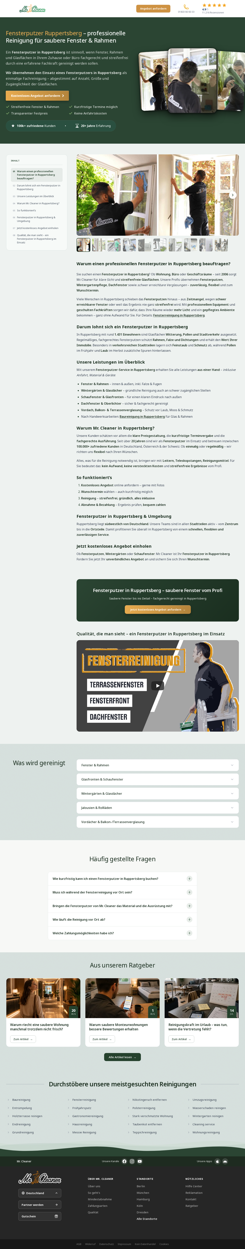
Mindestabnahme (100, 1199)
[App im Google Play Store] (225, 1161)
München (143, 1193)
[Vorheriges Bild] (83, 195)
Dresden (142, 1212)
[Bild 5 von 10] (145, 245)
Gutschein (29, 1216)
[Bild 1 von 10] (83, 245)
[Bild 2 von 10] (99, 245)
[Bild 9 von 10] (206, 245)
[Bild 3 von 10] (114, 245)
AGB (78, 1244)
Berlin (141, 1186)
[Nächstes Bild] (233, 195)
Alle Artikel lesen (122, 1057)
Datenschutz (106, 1244)
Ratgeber (191, 1206)
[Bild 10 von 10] (221, 245)
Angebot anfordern (153, 8)
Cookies (164, 1244)
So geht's (94, 1193)
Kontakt (190, 1199)
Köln (140, 1206)
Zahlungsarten (97, 1206)
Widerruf (90, 1244)
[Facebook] (124, 1161)
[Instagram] (132, 1161)
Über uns (94, 1186)
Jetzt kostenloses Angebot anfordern (157, 609)
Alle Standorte (147, 1219)
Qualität (93, 1212)
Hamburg (143, 1199)
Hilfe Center (193, 1186)
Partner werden (32, 1205)
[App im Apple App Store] (217, 1161)
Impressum (124, 1244)
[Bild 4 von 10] (129, 245)
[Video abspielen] (158, 686)
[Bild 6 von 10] (160, 245)
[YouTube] (140, 1161)
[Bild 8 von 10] (191, 245)
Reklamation (194, 1193)
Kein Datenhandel (145, 1244)
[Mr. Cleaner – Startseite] (39, 1177)
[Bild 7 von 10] (175, 245)
